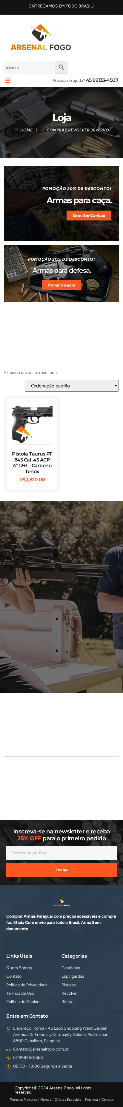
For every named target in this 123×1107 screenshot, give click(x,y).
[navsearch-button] (85, 36)
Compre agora (61, 285)
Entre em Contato (89, 215)
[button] (8, 80)
